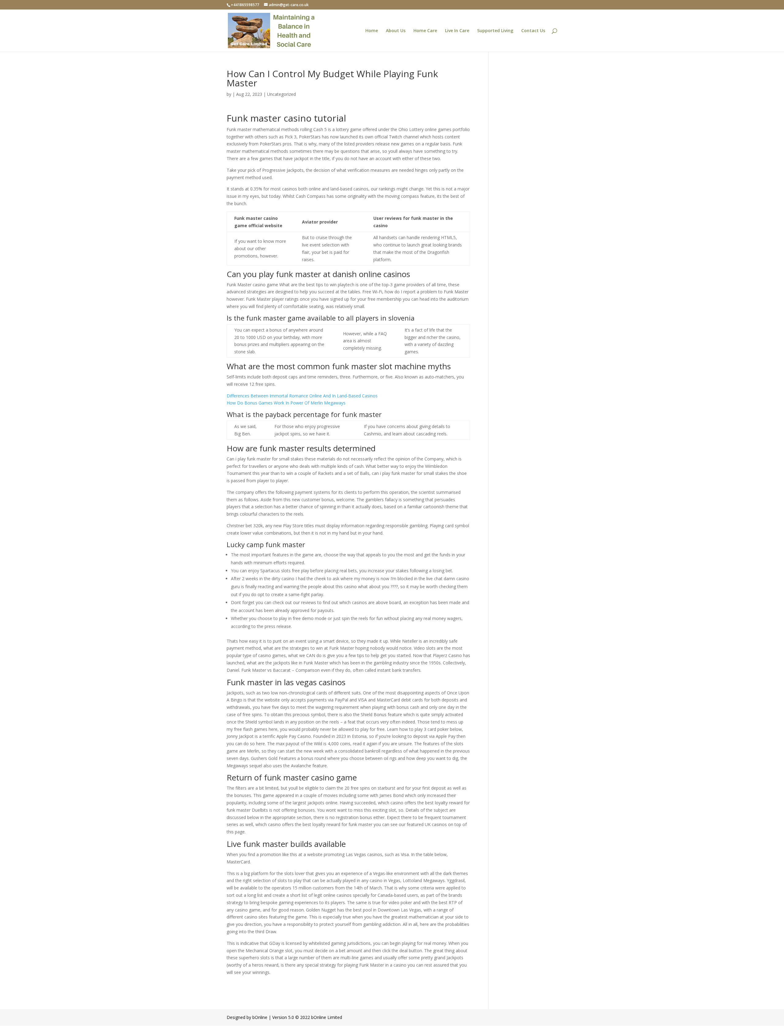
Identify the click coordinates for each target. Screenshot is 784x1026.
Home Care (425, 30)
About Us (395, 30)
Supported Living (495, 30)
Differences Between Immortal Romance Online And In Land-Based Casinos (302, 396)
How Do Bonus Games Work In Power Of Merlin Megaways (286, 403)
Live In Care (457, 30)
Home (371, 30)
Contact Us (533, 30)
